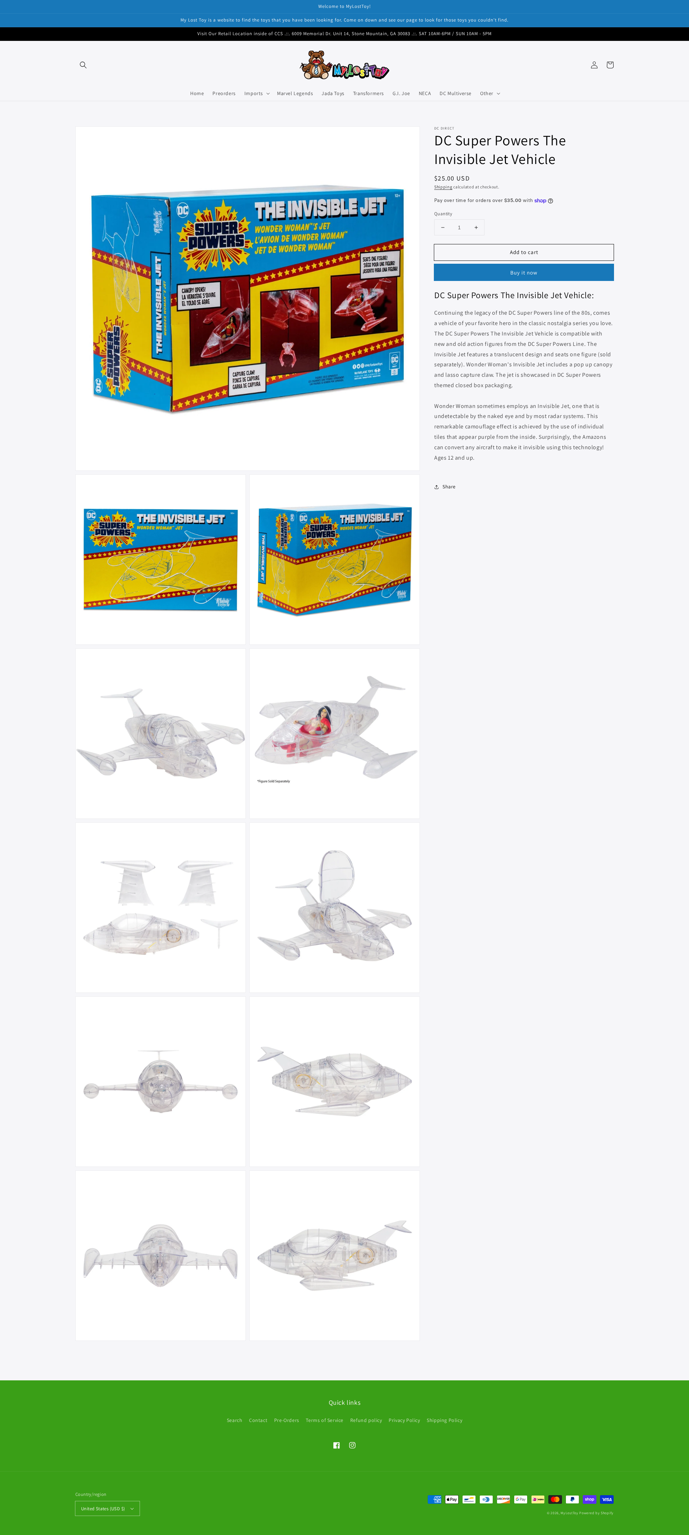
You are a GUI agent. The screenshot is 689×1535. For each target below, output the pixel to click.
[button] (83, 65)
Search (235, 1420)
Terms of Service (324, 1420)
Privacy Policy (404, 1420)
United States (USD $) (103, 1509)
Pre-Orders (286, 1420)
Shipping (443, 186)
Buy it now (524, 272)
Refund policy (366, 1420)
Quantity (443, 214)
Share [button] (449, 486)
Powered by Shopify (596, 1513)
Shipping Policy (444, 1420)
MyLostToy (569, 1513)
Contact (258, 1420)
